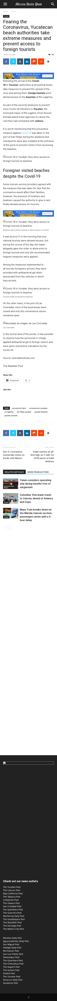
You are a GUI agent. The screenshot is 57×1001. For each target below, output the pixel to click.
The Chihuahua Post (13, 963)
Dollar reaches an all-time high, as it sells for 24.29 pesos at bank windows (42, 456)
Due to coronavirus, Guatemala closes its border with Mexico (13, 455)
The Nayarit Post (11, 966)
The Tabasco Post (11, 896)
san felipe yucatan (24, 412)
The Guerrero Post (12, 912)
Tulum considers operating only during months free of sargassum (35, 484)
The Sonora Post (11, 970)
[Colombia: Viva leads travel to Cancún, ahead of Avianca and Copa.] (10, 498)
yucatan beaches (41, 412)
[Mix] (34, 61)
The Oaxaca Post (11, 903)
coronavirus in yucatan (38, 408)
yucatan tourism (10, 415)
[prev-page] (5, 528)
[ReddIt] (41, 61)
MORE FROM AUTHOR (38, 472)
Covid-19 (26, 132)
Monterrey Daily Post (13, 916)
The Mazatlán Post (12, 922)
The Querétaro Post (13, 909)
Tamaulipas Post (11, 957)
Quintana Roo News (9, 487)
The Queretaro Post (13, 960)
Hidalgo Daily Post (12, 947)
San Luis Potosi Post (13, 954)
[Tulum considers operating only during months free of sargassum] (10, 483)
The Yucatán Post (12, 887)
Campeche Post (11, 899)
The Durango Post (12, 925)
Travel (13, 11)
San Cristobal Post (12, 906)
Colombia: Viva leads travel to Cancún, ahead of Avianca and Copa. (36, 498)
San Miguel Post (11, 944)
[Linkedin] (27, 61)
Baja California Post (13, 893)
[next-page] (10, 528)
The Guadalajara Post (14, 919)
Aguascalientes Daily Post (16, 941)
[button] (5, 4)
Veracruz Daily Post (12, 979)
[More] (48, 61)
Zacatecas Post (10, 983)
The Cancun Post (11, 890)
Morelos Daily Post (12, 937)
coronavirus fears (19, 408)
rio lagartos (9, 412)
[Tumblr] (20, 61)
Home (5, 11)
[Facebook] (6, 61)
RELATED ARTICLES (14, 472)
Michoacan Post (11, 950)
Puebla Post (9, 973)
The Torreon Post (11, 976)
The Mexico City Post (13, 928)
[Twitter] (13, 61)
